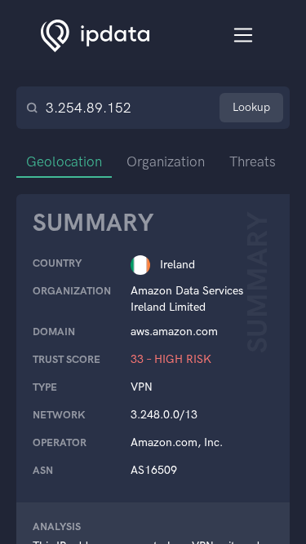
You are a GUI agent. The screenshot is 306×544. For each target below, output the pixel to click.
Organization (165, 161)
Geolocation (64, 161)
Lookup (251, 107)
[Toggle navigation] (243, 35)
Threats (252, 161)
